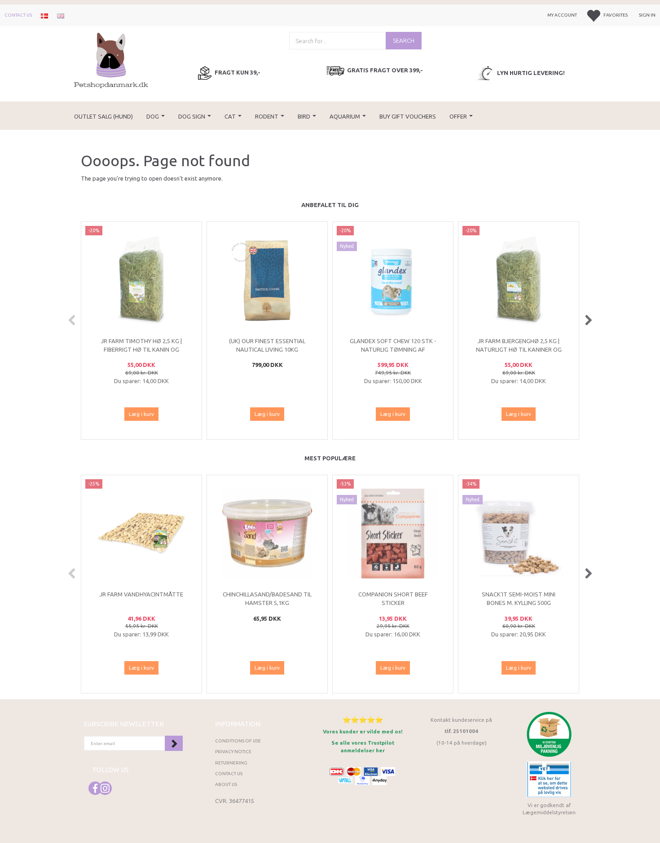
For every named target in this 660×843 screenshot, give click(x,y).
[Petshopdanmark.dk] (111, 59)
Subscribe (174, 743)
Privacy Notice (233, 751)
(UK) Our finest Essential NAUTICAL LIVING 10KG (267, 345)
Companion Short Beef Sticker (393, 598)
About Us (226, 784)
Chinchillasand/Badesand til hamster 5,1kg (267, 598)
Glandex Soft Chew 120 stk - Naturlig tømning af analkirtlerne (393, 349)
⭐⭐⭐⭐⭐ (363, 720)
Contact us (18, 15)
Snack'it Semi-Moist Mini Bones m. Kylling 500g (518, 598)
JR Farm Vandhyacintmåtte (141, 594)
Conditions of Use (238, 740)
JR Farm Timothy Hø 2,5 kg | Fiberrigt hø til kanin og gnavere (141, 349)
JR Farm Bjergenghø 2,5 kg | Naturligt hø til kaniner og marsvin (519, 349)
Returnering (231, 762)
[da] (44, 15)
